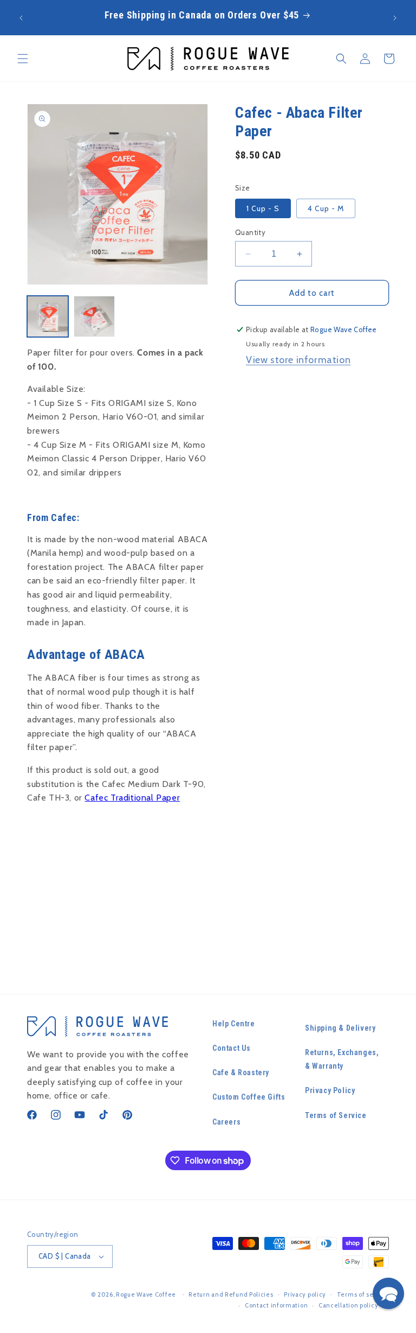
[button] (23, 59)
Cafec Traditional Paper (132, 797)
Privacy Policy (330, 1090)
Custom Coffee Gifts (248, 1097)
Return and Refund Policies (230, 1294)
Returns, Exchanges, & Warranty (342, 1059)
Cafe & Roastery (240, 1072)
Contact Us (231, 1048)
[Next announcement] (395, 18)
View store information (298, 360)
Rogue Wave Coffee (146, 1294)
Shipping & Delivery (340, 1028)
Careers (226, 1122)
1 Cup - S (263, 208)
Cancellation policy (348, 1305)
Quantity (250, 232)
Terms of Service (336, 1115)
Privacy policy (305, 1294)
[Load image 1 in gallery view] (47, 316)
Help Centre (233, 1023)
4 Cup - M (326, 208)
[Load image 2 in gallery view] (94, 316)
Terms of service (363, 1294)
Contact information (276, 1305)
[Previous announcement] (21, 18)
